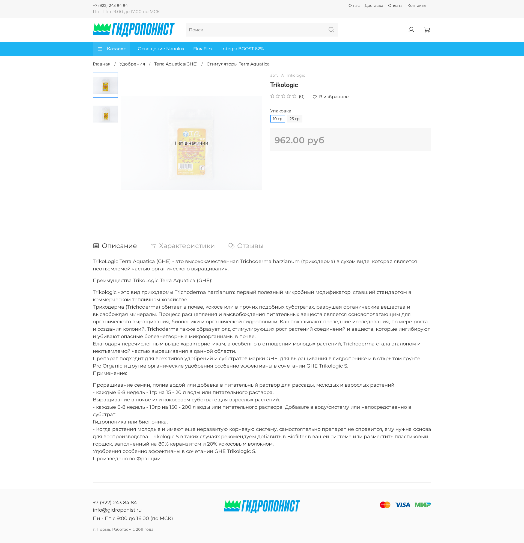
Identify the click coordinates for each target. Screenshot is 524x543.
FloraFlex (203, 48)
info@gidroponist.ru (117, 510)
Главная (102, 64)
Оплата (395, 5)
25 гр (295, 118)
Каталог (116, 48)
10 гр (277, 118)
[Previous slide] (131, 143)
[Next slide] (251, 143)
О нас (354, 5)
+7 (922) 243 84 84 (110, 5)
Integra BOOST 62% (242, 48)
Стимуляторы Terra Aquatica (238, 64)
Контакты (416, 5)
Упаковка (280, 111)
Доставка (374, 5)
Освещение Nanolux (161, 48)
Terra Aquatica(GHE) (176, 64)
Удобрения (132, 64)
